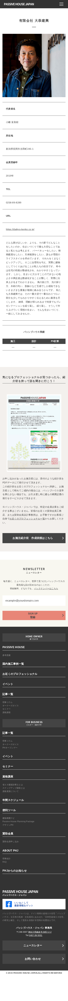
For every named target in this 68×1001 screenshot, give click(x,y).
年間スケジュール (13, 800)
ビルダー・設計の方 (34, 725)
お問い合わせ (33, 958)
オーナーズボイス (10, 705)
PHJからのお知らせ (14, 870)
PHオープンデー (9, 748)
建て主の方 (34, 639)
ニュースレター (32, 945)
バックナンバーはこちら (46, 588)
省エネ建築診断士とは (12, 785)
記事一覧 (7, 694)
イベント (7, 684)
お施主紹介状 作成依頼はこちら (33, 538)
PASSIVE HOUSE (13, 647)
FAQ (4, 862)
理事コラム (7, 702)
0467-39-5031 (35, 935)
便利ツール (9, 810)
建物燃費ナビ (8, 818)
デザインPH (8, 825)
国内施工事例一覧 (13, 663)
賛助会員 (7, 833)
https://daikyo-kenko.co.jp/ (20, 229)
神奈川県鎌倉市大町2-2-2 (39, 932)
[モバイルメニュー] (61, 4)
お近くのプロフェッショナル (19, 673)
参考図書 (6, 655)
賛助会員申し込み (10, 841)
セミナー (6, 709)
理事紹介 (6, 858)
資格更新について (10, 791)
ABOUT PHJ (10, 850)
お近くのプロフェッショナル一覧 (27, 518)
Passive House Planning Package (18, 821)
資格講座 (6, 712)
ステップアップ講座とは (13, 788)
